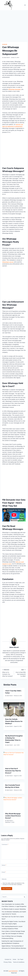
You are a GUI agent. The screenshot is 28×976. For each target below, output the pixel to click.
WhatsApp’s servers (8, 262)
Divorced (4, 44)
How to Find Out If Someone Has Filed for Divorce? (13, 771)
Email (4, 872)
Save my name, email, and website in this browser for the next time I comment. (13, 883)
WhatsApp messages (14, 89)
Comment (5, 844)
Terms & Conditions (18, 962)
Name (4, 865)
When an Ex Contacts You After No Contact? (7, 673)
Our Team (20, 959)
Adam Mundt (7, 57)
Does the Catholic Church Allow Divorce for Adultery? (14, 721)
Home (14, 959)
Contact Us (8, 959)
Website (4, 879)
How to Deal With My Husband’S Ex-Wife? (21, 673)
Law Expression (13, 971)
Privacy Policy (8, 962)
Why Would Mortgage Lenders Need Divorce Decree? (13, 816)
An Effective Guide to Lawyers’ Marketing (14, 909)
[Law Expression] (9, 5)
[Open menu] (25, 5)
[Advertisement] (14, 25)
